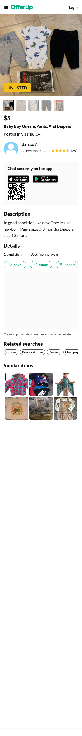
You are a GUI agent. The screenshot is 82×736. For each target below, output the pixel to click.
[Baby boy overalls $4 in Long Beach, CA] (65, 408)
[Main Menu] (6, 7)
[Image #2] (20, 105)
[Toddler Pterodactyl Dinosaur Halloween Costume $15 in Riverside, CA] (65, 384)
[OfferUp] (22, 7)
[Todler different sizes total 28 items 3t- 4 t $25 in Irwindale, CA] (40, 384)
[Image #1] (8, 105)
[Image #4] (46, 105)
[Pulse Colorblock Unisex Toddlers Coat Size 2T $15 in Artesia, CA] (16, 384)
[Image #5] (59, 105)
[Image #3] (33, 105)
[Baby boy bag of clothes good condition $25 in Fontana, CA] (40, 408)
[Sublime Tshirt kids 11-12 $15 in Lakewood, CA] (16, 408)
